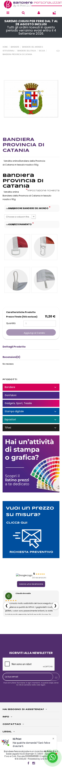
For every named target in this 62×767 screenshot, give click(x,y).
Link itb (43, 758)
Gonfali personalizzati (31, 395)
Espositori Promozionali (31, 419)
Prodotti (10, 379)
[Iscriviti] (56, 678)
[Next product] (58, 51)
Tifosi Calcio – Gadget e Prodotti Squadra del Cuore (31, 427)
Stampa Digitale (31, 411)
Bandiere (31, 387)
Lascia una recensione (31, 584)
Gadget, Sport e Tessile (31, 403)
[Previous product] (57, 51)
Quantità (11, 323)
